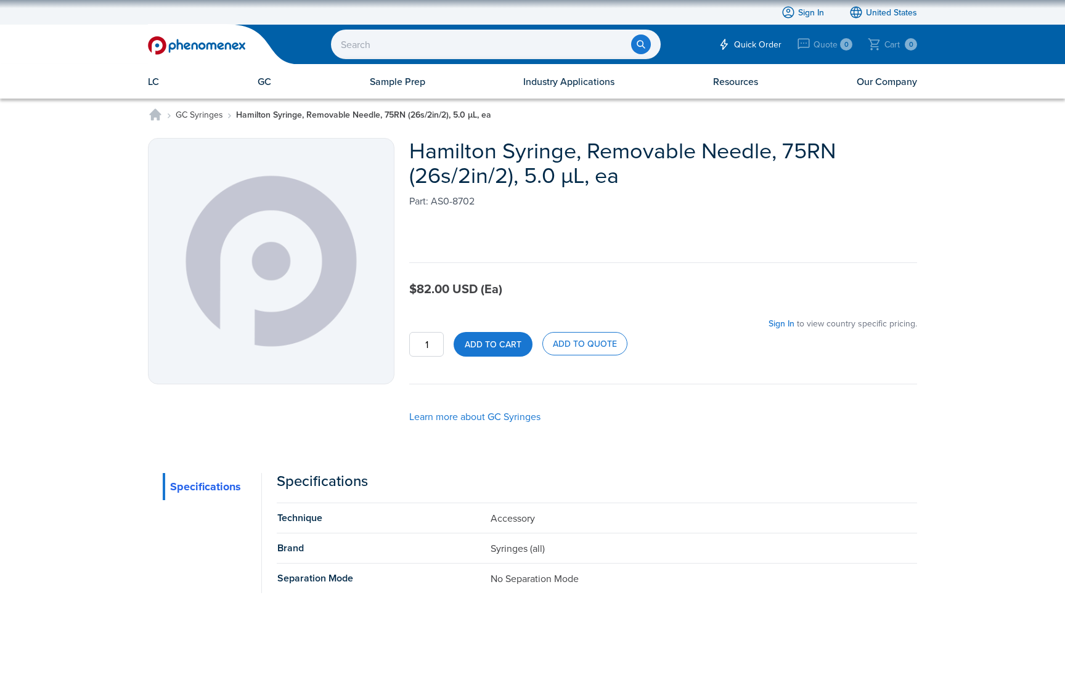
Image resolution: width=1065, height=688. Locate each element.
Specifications (205, 487)
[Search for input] (641, 44)
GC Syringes (199, 114)
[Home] (155, 114)
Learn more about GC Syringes (475, 416)
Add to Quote (585, 344)
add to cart (493, 344)
